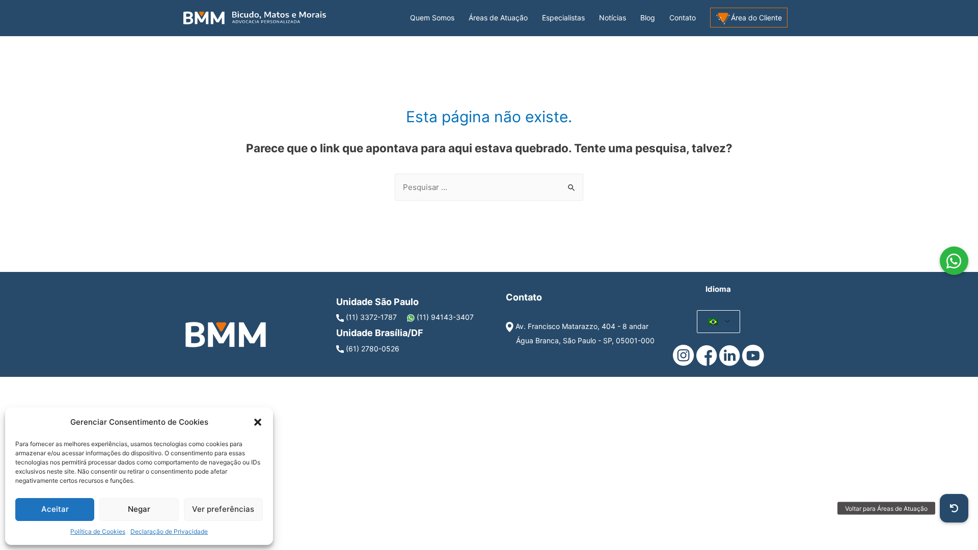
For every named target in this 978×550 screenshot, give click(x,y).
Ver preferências (223, 509)
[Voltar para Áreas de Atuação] (954, 508)
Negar (139, 509)
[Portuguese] (713, 322)
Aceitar (55, 509)
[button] (258, 422)
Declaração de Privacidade (169, 531)
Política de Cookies (97, 531)
